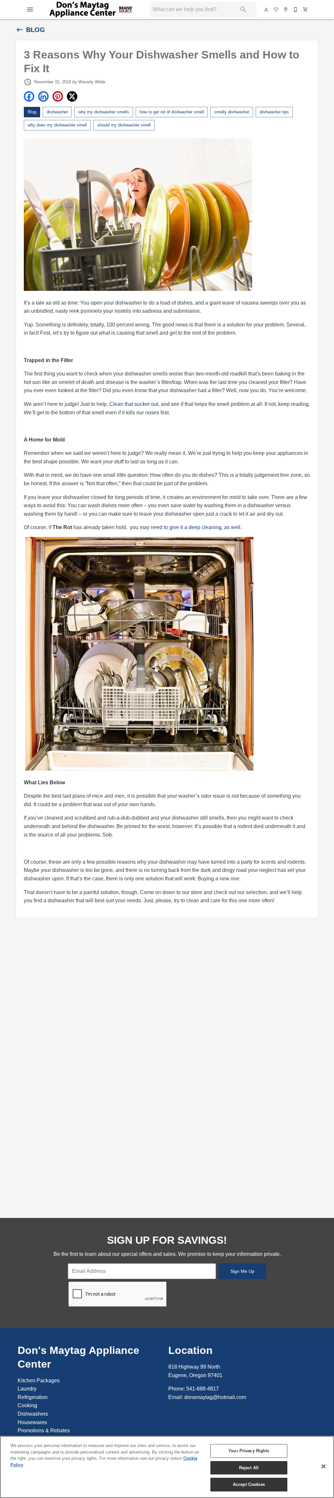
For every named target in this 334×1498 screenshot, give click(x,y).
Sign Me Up (242, 1271)
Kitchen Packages (39, 1380)
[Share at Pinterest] (58, 96)
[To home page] (91, 9)
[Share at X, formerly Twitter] (72, 96)
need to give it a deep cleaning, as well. (196, 527)
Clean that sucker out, (134, 404)
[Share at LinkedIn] (43, 96)
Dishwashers (33, 1414)
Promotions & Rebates (44, 1430)
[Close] (323, 1466)
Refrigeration (33, 1397)
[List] (276, 9)
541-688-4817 (202, 1388)
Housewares (32, 1422)
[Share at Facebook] (29, 96)
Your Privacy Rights (248, 1450)
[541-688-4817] (296, 9)
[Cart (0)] (305, 9)
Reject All (249, 1467)
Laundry (27, 1388)
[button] (30, 9)
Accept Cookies (249, 1484)
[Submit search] (243, 9)
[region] (167, 1467)
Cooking (27, 1405)
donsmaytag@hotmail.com (215, 1397)
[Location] (286, 9)
